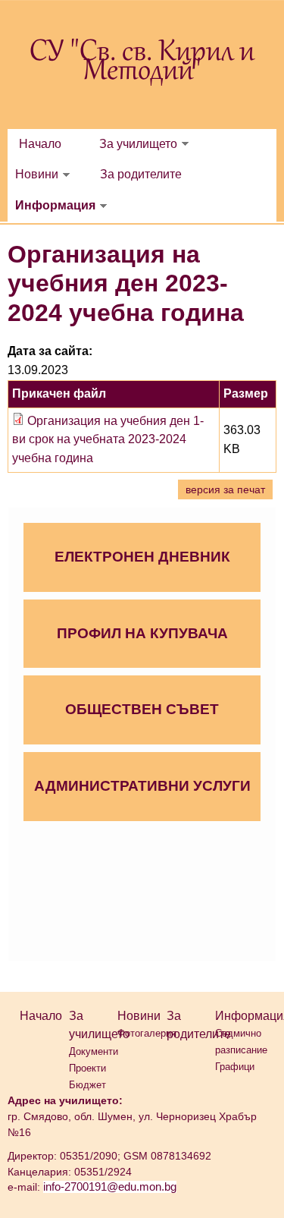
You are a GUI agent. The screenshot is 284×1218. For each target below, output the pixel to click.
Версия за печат (225, 489)
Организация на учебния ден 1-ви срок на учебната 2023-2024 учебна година (108, 439)
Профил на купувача (142, 633)
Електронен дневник (142, 557)
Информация (55, 205)
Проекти (87, 1068)
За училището (138, 143)
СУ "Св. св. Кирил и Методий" (142, 62)
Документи (93, 1051)
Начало (40, 143)
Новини (36, 174)
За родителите (141, 174)
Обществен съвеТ (142, 709)
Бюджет (87, 1085)
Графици (234, 1066)
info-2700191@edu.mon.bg (109, 1187)
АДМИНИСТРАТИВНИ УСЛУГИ (142, 786)
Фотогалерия (146, 1033)
